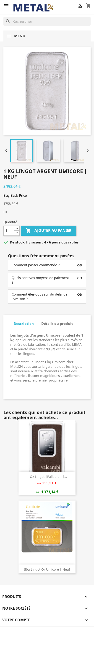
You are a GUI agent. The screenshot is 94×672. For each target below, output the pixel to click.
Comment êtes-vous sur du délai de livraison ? (39, 296)
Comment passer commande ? (36, 265)
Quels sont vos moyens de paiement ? (40, 280)
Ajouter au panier (48, 230)
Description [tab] (24, 323)
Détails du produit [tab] (57, 323)
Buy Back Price (15, 195)
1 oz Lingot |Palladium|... (47, 476)
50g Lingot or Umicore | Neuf (47, 569)
